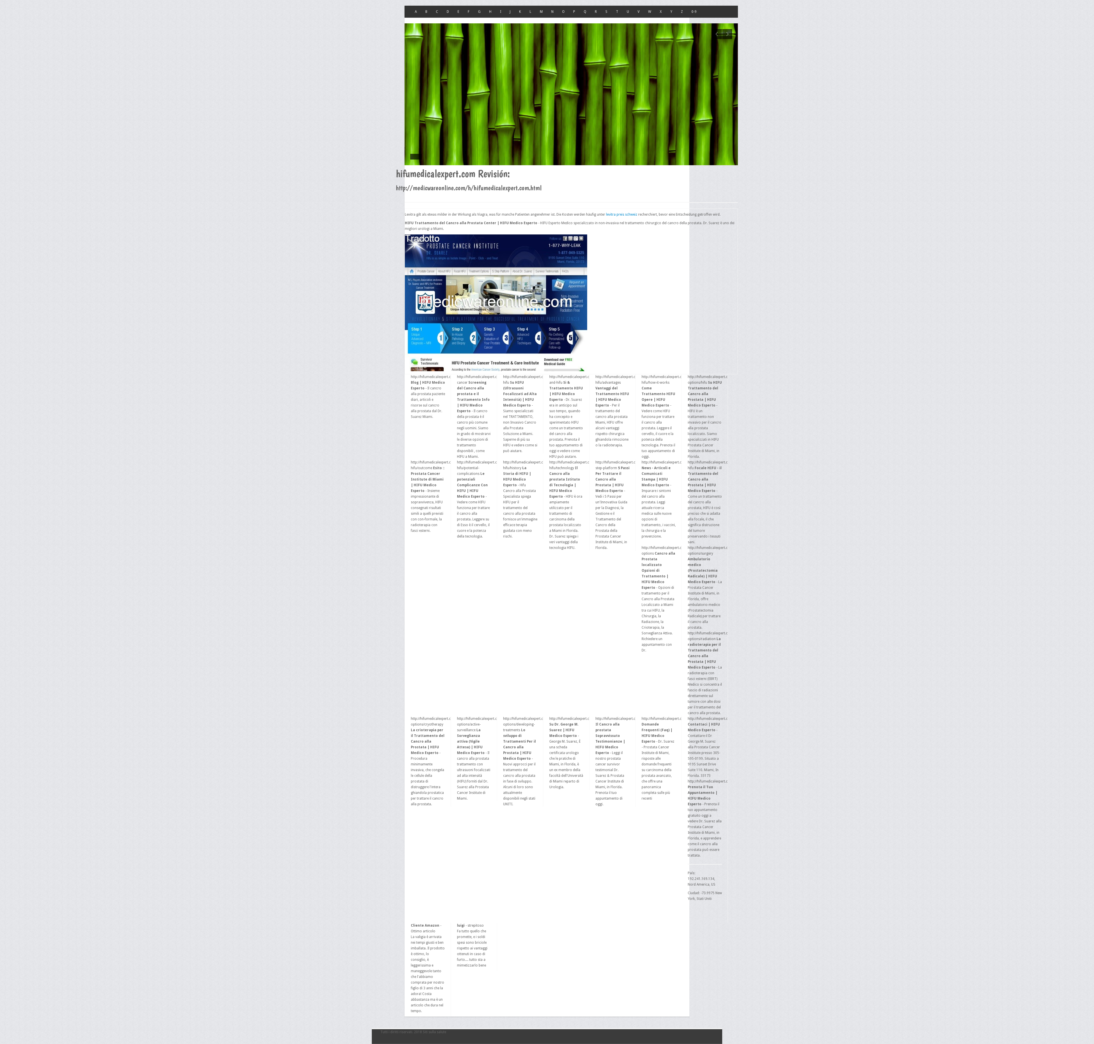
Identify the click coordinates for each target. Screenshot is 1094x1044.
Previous (717, 34)
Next (727, 34)
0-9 (694, 12)
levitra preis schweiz (621, 214)
